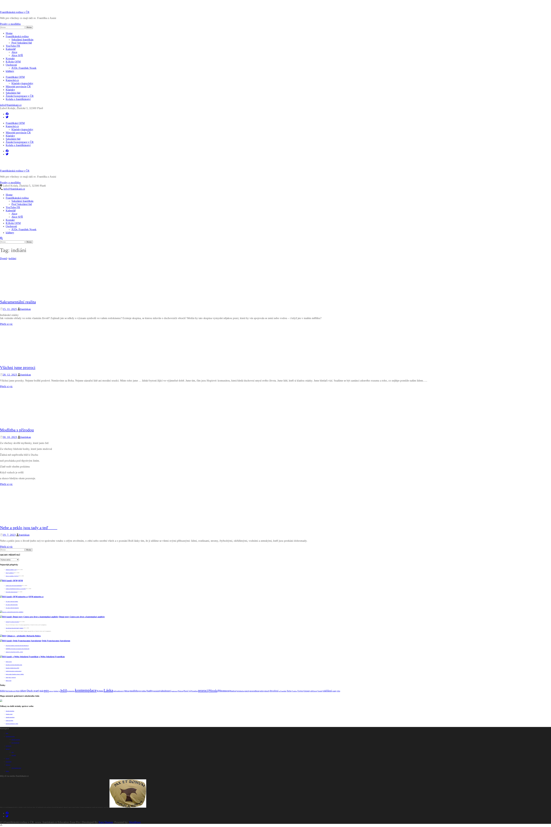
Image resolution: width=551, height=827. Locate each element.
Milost (126, 691)
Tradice (294, 691)
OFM (20, 581)
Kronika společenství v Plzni (12, 723)
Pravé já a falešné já (10, 572)
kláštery (10, 71)
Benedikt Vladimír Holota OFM (12, 668)
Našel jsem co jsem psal (11, 677)
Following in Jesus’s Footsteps (12, 621)
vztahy (334, 691)
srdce (262, 691)
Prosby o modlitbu (10, 23)
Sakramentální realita (18, 302)
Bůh (17, 691)
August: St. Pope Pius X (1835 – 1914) (14, 651)
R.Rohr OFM (13, 61)
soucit (246, 691)
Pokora (180, 691)
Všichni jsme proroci (17, 367)
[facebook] (7, 114)
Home (9, 33)
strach (266, 691)
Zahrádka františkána (10, 717)
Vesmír (319, 691)
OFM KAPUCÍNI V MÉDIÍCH (17, 612)
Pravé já (187, 691)
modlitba (134, 691)
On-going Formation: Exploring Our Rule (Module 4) (17, 645)
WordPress (135, 822)
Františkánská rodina (17, 36)
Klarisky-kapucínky (22, 83)
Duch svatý (33, 690)
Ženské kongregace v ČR (20, 95)
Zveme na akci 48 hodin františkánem (14, 585)
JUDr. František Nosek (23, 67)
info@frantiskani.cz (11, 104)
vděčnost (313, 691)
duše (41, 691)
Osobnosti (11, 64)
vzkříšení (327, 690)
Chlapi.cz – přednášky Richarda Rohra (24, 636)
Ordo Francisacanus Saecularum (56, 641)
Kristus (100, 691)
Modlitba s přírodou (17, 430)
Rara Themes (106, 822)
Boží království (10, 691)
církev (23, 690)
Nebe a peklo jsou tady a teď (28, 527)
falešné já (57, 691)
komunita (71, 691)
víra (338, 691)
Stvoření (274, 690)
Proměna (194, 691)
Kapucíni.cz (12, 80)
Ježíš (63, 690)
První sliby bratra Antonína (11, 591)
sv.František (282, 691)
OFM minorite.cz (35, 597)
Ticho (289, 691)
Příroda (212, 690)
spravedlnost (254, 691)
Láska (108, 690)
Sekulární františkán (22, 39)
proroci (203, 690)
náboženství (165, 691)
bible (2, 690)
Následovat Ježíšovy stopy (11, 569)
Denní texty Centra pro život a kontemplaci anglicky (82, 617)
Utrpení (306, 691)
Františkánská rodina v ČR (14, 12)
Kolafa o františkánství (18, 99)
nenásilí (156, 691)
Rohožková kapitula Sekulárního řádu (14, 664)
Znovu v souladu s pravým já (12, 576)
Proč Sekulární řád (21, 42)
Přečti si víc (6, 324)
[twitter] (7, 117)
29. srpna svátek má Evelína (12, 604)
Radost (233, 691)
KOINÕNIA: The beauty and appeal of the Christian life (17, 648)
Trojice (300, 691)
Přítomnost (224, 690)
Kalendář (11, 49)
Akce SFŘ (17, 55)
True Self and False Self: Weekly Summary (15, 628)
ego (46, 690)
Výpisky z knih (9, 714)
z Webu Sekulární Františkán (52, 657)
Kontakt (10, 58)
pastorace (174, 691)
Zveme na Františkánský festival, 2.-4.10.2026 (16, 588)
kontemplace (86, 690)
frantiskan (25, 309)
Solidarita (240, 691)
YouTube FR (13, 45)
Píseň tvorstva (9, 661)
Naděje (149, 691)
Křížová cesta (8, 680)
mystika (142, 691)
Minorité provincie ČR (18, 86)
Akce (14, 52)
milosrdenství (118, 691)
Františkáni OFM (15, 77)
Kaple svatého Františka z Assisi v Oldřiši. (15, 674)
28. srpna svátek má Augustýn (12, 607)
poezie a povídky (9, 720)
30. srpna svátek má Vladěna (12, 601)
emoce (51, 691)
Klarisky (10, 89)
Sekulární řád (13, 92)
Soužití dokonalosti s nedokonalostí (13, 671)
